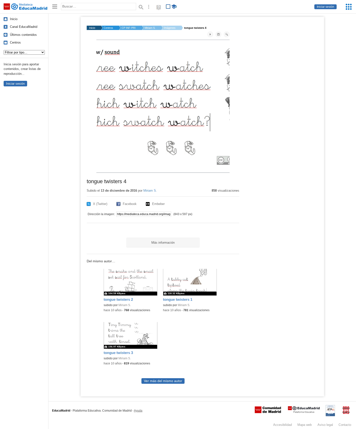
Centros (15, 42)
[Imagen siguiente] (210, 34)
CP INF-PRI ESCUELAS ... (129, 27)
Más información (163, 242)
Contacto (345, 425)
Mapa (304, 425)
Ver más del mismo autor (163, 381)
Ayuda (138, 410)
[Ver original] (227, 34)
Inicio (13, 19)
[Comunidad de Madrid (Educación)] (267, 412)
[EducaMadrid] (304, 412)
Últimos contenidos (23, 35)
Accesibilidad (282, 425)
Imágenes (170, 27)
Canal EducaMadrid (23, 27)
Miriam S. (150, 27)
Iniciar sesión (325, 6)
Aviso (325, 425)
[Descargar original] (218, 34)
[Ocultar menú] (54, 6)
